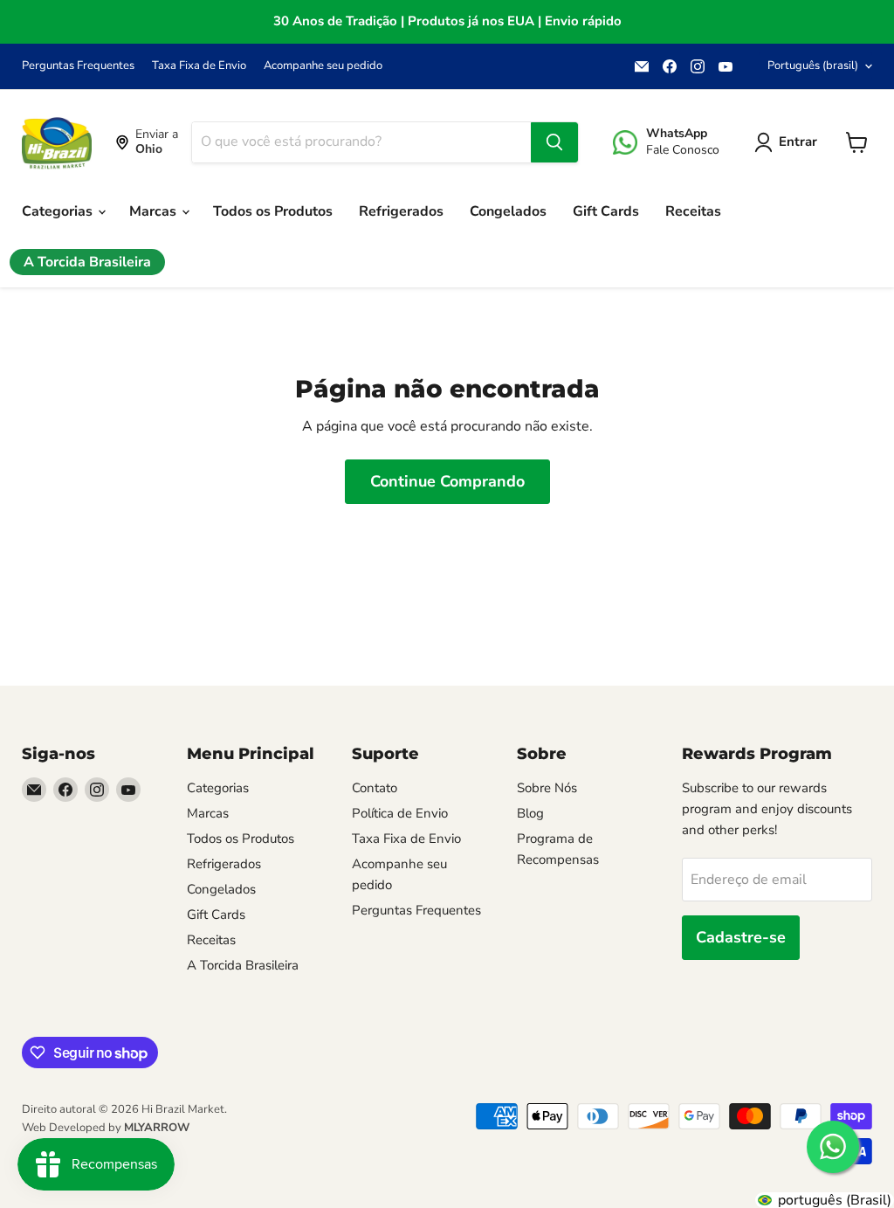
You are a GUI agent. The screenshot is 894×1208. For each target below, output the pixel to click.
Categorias (59, 211)
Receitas (693, 211)
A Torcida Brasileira (87, 262)
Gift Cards (606, 211)
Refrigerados (401, 211)
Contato (374, 788)
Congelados (508, 211)
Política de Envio (400, 813)
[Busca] (554, 142)
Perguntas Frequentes (78, 65)
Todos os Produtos (273, 211)
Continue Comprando (447, 481)
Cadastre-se (741, 937)
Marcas (154, 211)
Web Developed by (105, 1128)
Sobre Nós (547, 788)
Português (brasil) (812, 65)
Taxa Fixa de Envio (199, 65)
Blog (530, 813)
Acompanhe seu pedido (323, 65)
